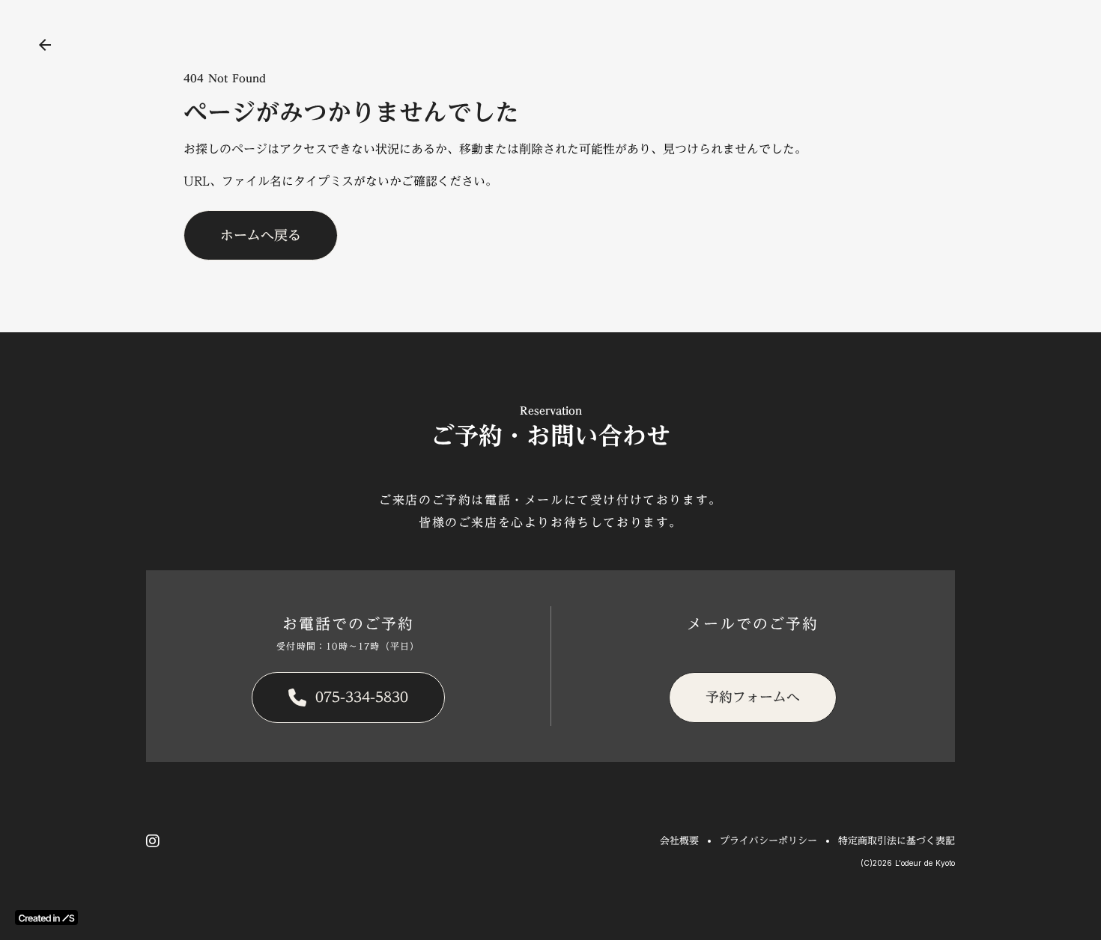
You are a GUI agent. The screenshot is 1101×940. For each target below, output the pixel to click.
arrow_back (45, 45)
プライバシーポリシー (768, 840)
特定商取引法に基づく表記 (896, 840)
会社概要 (679, 840)
